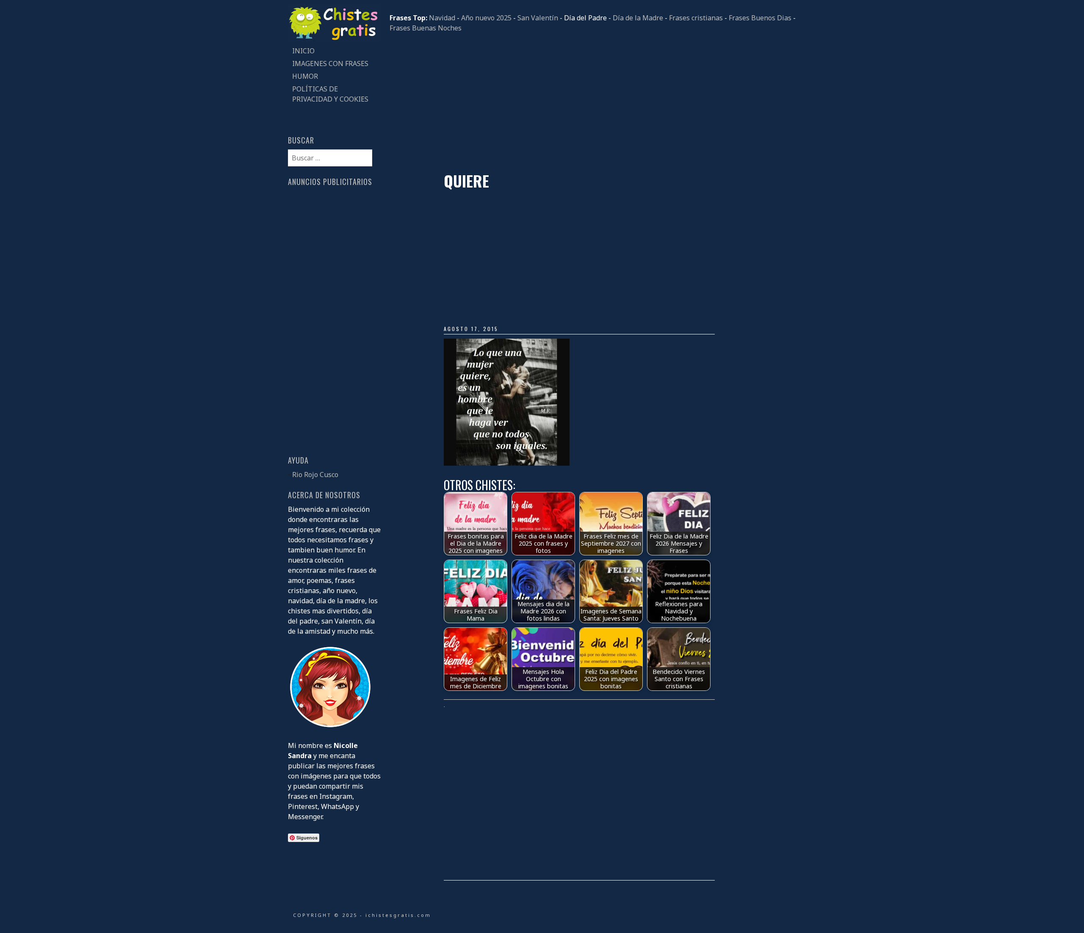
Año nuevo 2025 (486, 17)
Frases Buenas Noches (426, 28)
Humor (305, 76)
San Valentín (537, 17)
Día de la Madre (638, 17)
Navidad (442, 17)
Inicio (303, 50)
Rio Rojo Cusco (315, 474)
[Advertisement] (593, 102)
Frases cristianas (696, 17)
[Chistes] (334, 39)
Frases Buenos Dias (760, 17)
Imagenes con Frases (330, 63)
